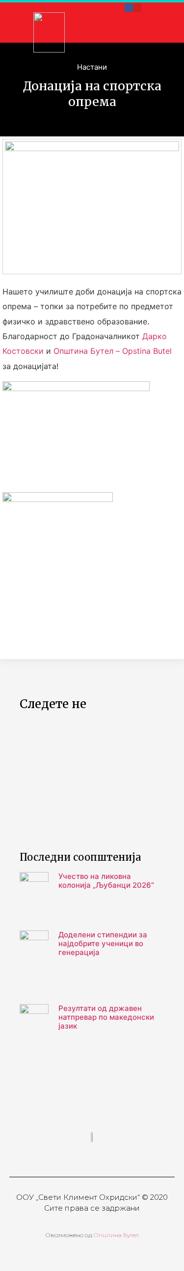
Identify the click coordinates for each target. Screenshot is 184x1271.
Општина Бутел (115, 1235)
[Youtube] (137, 7)
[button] (133, 31)
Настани (92, 67)
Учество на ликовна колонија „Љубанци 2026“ (106, 881)
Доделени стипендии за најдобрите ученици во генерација (102, 943)
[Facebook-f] (129, 7)
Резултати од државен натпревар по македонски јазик (106, 1017)
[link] (112, 351)
